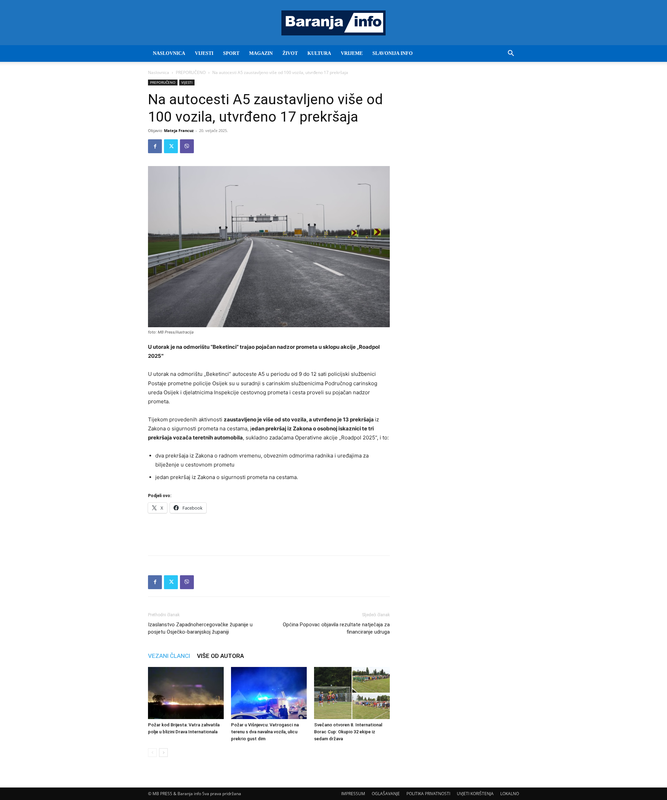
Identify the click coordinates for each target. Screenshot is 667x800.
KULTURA (319, 53)
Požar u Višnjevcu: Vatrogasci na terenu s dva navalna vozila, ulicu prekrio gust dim (265, 731)
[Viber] (187, 146)
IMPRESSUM (353, 794)
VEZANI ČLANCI (169, 655)
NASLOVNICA (169, 53)
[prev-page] (152, 752)
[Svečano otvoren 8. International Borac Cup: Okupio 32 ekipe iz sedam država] (352, 693)
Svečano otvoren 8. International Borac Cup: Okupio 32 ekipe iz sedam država (348, 731)
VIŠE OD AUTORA (220, 655)
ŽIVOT (290, 53)
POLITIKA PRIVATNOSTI (428, 794)
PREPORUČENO (191, 72)
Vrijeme (352, 53)
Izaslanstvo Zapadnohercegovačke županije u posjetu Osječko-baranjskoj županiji (200, 628)
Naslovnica (158, 72)
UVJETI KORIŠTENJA (475, 794)
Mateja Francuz (178, 130)
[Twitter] (171, 146)
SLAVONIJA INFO (392, 53)
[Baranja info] (333, 22)
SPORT (231, 53)
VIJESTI (204, 53)
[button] (510, 54)
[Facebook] (155, 146)
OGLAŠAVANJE (386, 794)
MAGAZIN (261, 53)
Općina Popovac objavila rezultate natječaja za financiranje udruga (336, 628)
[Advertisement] (269, 532)
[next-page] (163, 752)
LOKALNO (509, 794)
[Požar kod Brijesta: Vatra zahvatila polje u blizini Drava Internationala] (186, 693)
